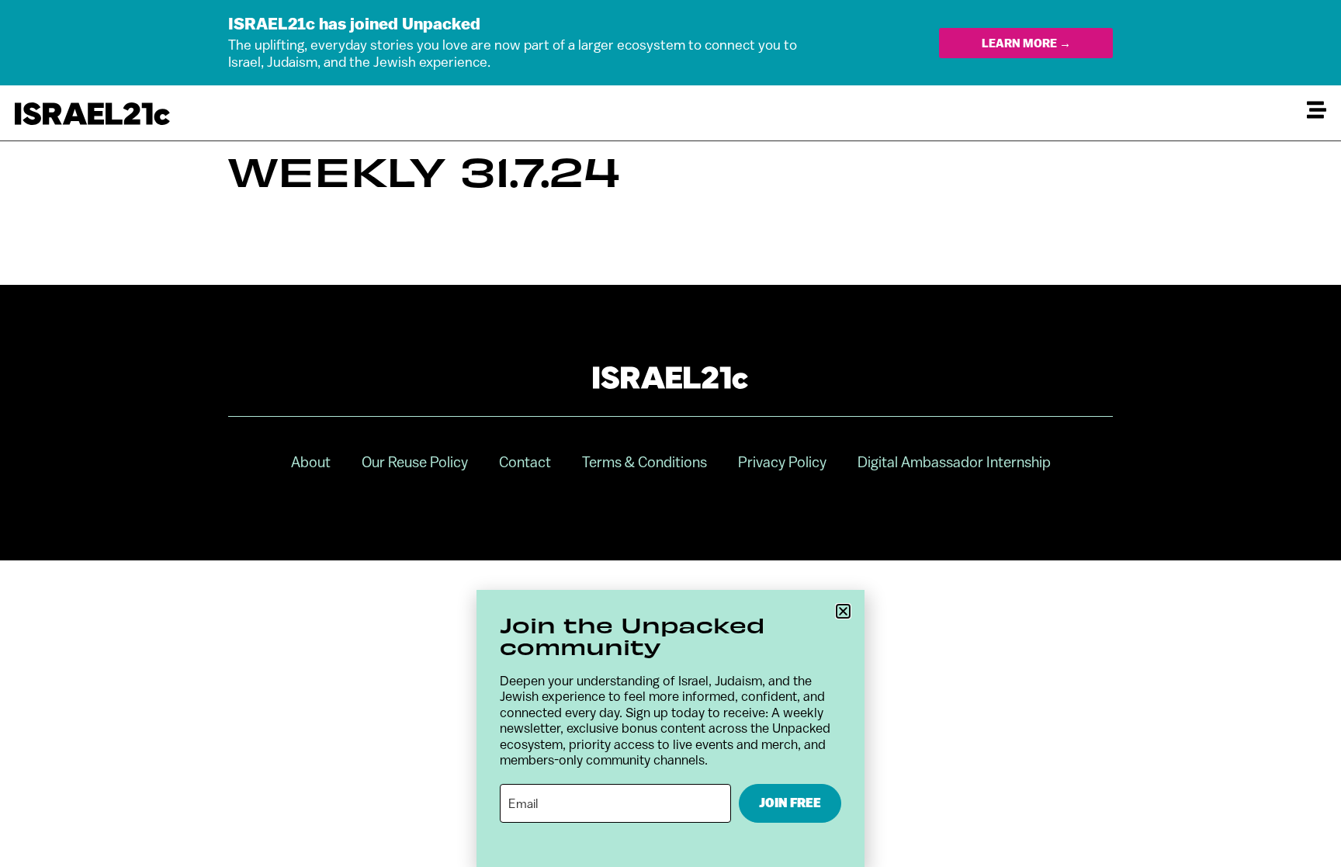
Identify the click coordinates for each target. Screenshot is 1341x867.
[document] (670, 433)
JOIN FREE (790, 803)
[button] (843, 611)
